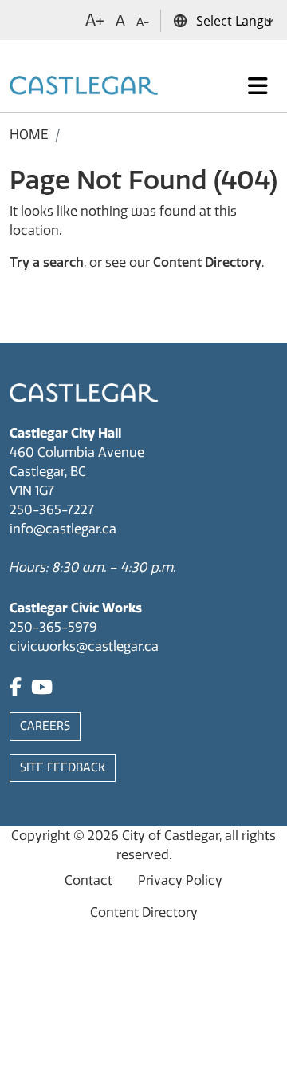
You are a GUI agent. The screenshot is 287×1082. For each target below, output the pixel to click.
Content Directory (207, 262)
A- (142, 22)
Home (29, 134)
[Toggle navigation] (257, 86)
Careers (45, 726)
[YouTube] (42, 689)
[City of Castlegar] (84, 86)
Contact (88, 880)
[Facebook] (16, 689)
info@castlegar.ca (63, 529)
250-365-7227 (52, 509)
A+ (94, 20)
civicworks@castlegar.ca (84, 646)
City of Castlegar (170, 835)
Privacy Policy (180, 880)
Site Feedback (62, 768)
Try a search (47, 262)
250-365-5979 (53, 627)
